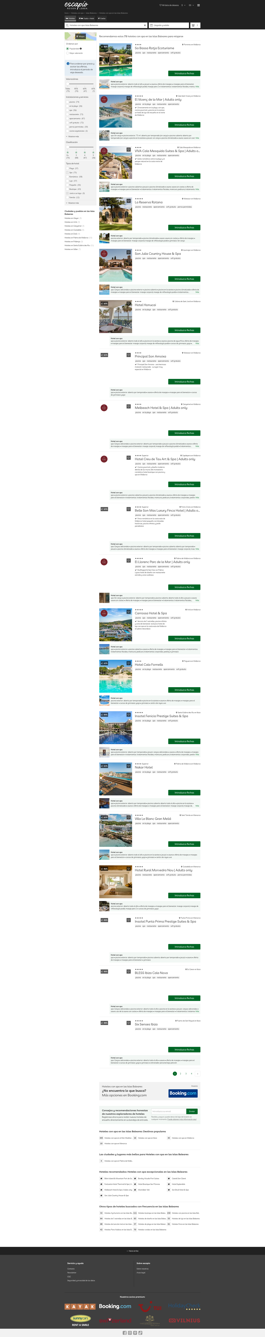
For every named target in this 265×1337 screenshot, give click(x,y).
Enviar (192, 1111)
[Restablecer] (145, 25)
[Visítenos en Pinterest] (135, 1333)
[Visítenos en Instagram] (130, 1333)
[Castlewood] (150, 1320)
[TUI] (150, 1306)
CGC (69, 1276)
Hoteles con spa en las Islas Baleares (113, 13)
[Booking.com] (115, 1306)
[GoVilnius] (184, 1320)
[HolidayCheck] (184, 1306)
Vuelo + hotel (89, 18)
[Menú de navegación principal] (198, 5)
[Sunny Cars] (80, 1320)
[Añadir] (129, 47)
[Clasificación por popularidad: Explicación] (80, 49)
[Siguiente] (197, 1073)
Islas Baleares (91, 13)
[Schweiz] (115, 1320)
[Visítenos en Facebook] (125, 1333)
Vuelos (102, 18)
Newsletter (71, 1272)
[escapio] (76, 5)
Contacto (71, 1269)
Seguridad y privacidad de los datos (81, 1280)
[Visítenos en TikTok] (140, 1333)
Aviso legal (141, 1272)
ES (190, 5)
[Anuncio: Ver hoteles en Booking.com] (183, 1093)
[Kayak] (80, 1307)
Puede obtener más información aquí (181, 1119)
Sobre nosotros (143, 1269)
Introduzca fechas (184, 73)
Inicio (67, 13)
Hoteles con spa (77, 13)
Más (197, 86)
